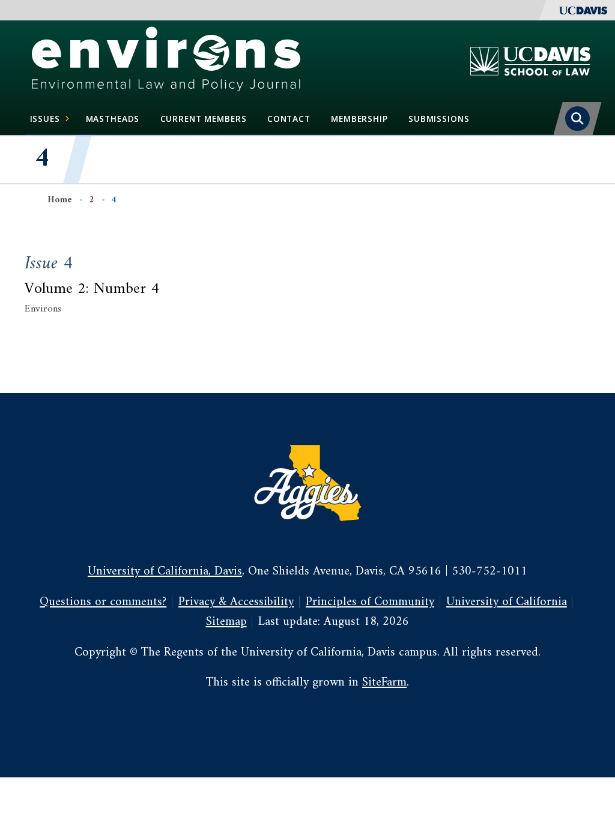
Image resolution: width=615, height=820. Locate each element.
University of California (506, 602)
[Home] (166, 60)
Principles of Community (370, 602)
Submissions (438, 118)
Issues (45, 118)
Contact (289, 118)
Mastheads (113, 118)
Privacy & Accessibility (236, 602)
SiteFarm (384, 682)
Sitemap (226, 622)
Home (59, 200)
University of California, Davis (165, 571)
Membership (359, 118)
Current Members (203, 118)
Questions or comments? (103, 602)
